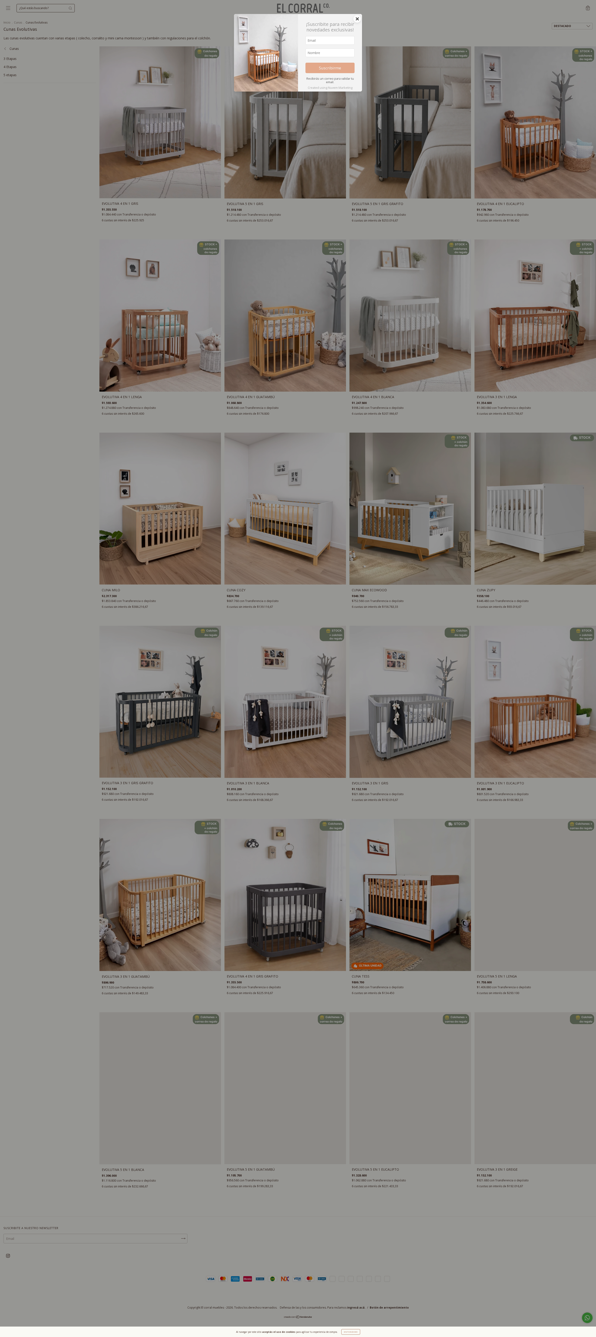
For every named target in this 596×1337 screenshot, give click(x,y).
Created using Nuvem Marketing (330, 87)
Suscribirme (330, 68)
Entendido (351, 1331)
